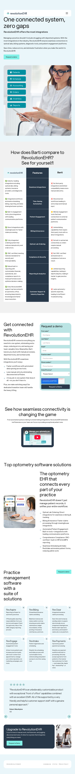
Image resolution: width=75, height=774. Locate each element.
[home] (17, 13)
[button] (66, 13)
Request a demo (11, 57)
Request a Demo (14, 743)
